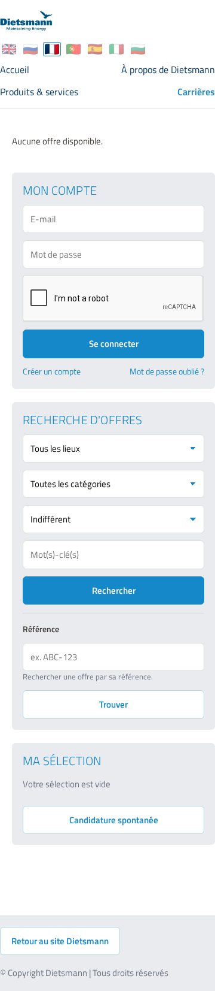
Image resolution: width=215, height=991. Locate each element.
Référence (41, 629)
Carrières (196, 91)
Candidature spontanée (113, 820)
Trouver (113, 704)
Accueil (14, 69)
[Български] (138, 49)
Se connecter (114, 344)
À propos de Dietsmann (168, 69)
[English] (9, 49)
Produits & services (39, 91)
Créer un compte (52, 371)
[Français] (52, 49)
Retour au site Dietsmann (60, 941)
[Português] (73, 49)
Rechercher (114, 590)
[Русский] (30, 49)
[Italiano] (116, 49)
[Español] (95, 49)
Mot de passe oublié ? (167, 371)
